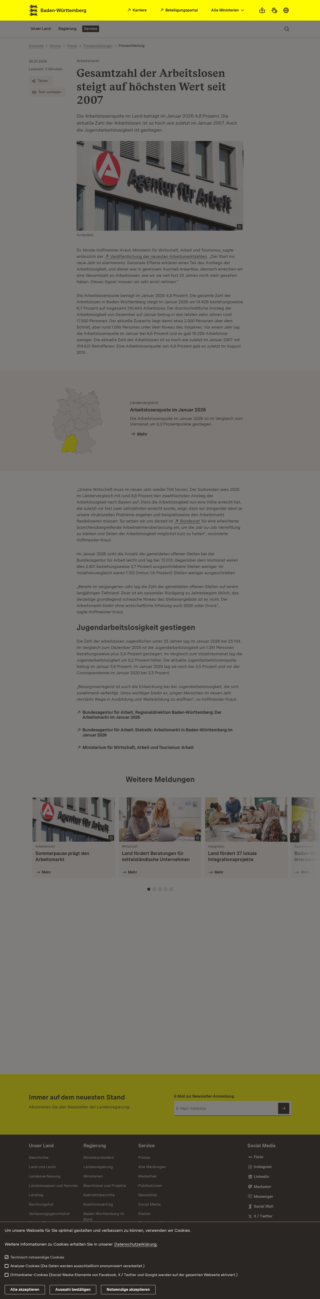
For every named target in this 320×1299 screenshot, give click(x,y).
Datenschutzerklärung (135, 1244)
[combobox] (228, 10)
